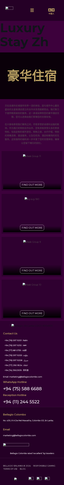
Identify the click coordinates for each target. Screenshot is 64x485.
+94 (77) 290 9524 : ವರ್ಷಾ (16, 365)
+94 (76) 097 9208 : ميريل (16, 360)
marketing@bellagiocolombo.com (19, 435)
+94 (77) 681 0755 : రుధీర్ (16, 350)
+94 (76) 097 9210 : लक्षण (15, 345)
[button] (32, 10)
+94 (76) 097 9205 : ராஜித (16, 355)
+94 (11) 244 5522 (21, 401)
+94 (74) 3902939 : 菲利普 (17, 370)
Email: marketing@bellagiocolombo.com (22, 377)
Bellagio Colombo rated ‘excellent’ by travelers (32, 453)
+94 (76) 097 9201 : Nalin (16, 340)
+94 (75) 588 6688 (22, 388)
